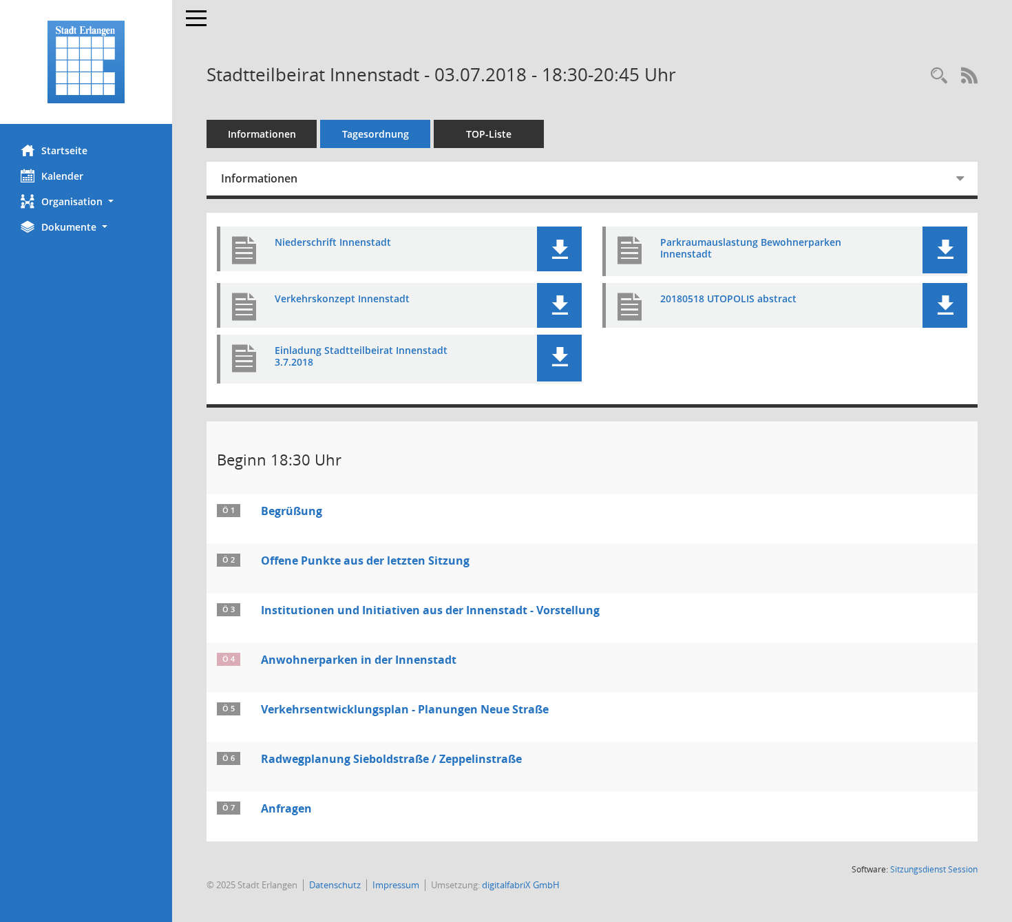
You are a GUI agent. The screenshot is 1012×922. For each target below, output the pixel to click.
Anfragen (286, 808)
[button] (86, 201)
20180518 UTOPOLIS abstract (728, 299)
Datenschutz (335, 885)
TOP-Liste (489, 133)
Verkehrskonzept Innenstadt (342, 299)
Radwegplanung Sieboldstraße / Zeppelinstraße (391, 758)
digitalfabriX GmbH (521, 885)
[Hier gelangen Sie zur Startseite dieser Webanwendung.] (86, 62)
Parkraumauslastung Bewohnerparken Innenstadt (750, 248)
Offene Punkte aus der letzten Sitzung (365, 560)
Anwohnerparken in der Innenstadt (358, 659)
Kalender (62, 175)
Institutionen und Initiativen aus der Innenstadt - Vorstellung (430, 610)
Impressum (395, 885)
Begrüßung (291, 510)
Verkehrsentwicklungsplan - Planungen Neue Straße (405, 709)
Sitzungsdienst (934, 869)
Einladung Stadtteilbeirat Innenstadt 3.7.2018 (361, 356)
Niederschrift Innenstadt (333, 243)
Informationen (262, 133)
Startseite (64, 150)
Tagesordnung (375, 133)
